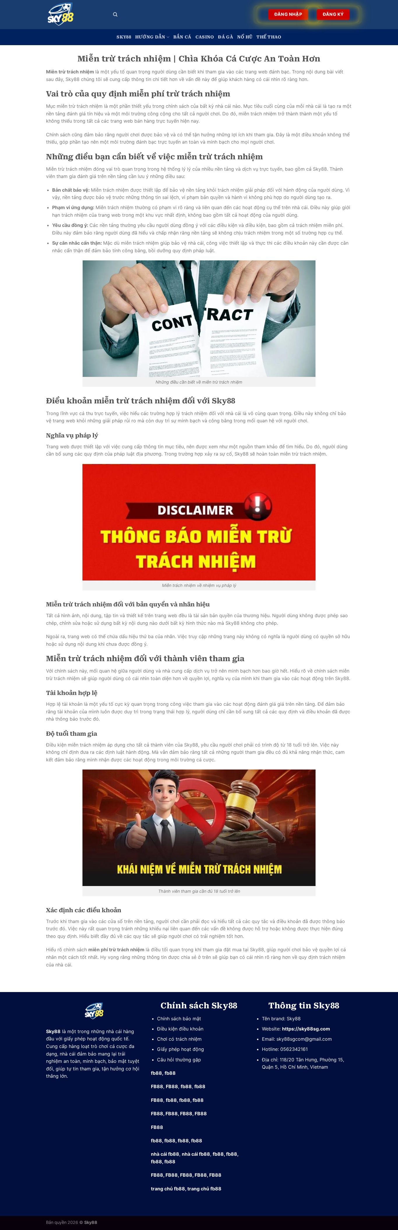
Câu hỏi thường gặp (179, 1060)
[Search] (115, 14)
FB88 (157, 1086)
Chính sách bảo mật (179, 1018)
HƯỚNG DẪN (150, 37)
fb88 (156, 1073)
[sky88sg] (75, 14)
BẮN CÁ (182, 37)
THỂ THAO (268, 37)
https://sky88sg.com (306, 1029)
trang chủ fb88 (168, 1189)
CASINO (205, 37)
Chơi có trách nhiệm (180, 1039)
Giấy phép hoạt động (180, 1049)
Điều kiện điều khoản (180, 1029)
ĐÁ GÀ (225, 37)
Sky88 (124, 37)
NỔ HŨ (244, 37)
